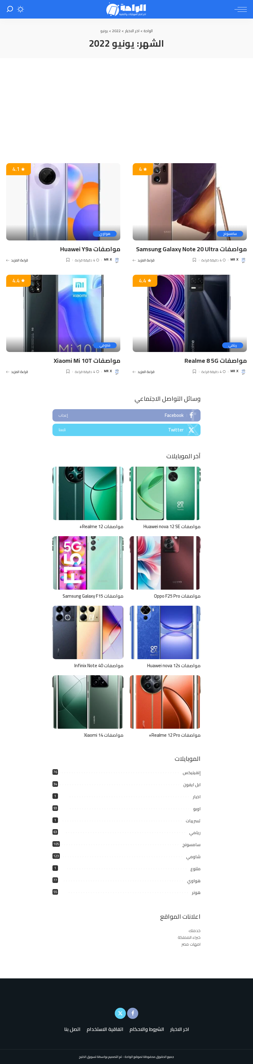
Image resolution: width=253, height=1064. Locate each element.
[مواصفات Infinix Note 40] (87, 632)
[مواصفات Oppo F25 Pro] (165, 563)
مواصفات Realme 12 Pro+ (175, 735)
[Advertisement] (126, 104)
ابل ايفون (192, 785)
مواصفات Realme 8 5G (216, 360)
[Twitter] (126, 430)
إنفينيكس (192, 773)
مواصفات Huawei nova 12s (174, 665)
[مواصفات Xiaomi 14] (87, 702)
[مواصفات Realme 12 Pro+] (165, 702)
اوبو (197, 809)
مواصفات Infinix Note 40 (98, 665)
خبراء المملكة (189, 937)
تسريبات (193, 821)
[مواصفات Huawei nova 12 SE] (165, 493)
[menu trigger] (239, 9)
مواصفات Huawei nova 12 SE (172, 526)
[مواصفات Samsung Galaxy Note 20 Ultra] (190, 201)
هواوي (104, 234)
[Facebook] (126, 415)
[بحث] (10, 9)
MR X (234, 260)
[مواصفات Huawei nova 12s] (165, 632)
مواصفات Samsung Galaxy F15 (93, 595)
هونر (196, 892)
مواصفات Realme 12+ (101, 526)
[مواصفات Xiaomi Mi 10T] (63, 313)
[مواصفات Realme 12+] (87, 493)
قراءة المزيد (146, 260)
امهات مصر (191, 944)
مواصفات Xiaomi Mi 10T (87, 360)
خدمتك (195, 930)
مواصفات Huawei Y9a (90, 249)
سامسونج (230, 234)
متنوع (195, 869)
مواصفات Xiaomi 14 (103, 735)
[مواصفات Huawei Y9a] (63, 201)
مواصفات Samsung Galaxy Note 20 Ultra (191, 249)
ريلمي (232, 345)
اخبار (197, 797)
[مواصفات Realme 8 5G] (190, 313)
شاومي (104, 345)
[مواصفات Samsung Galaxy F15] (87, 563)
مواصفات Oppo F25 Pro (177, 595)
